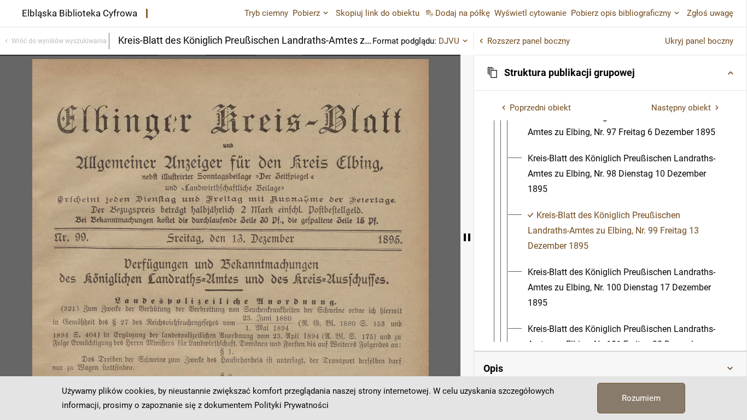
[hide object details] (467, 237)
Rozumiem (641, 398)
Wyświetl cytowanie (530, 13)
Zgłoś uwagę (710, 13)
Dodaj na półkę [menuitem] (462, 13)
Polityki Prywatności (291, 405)
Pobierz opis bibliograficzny (621, 13)
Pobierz (306, 13)
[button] (610, 72)
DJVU (449, 41)
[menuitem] (623, 124)
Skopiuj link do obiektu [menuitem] (377, 13)
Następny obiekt (681, 108)
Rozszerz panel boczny (528, 41)
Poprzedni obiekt (540, 108)
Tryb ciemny (266, 13)
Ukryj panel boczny (699, 41)
